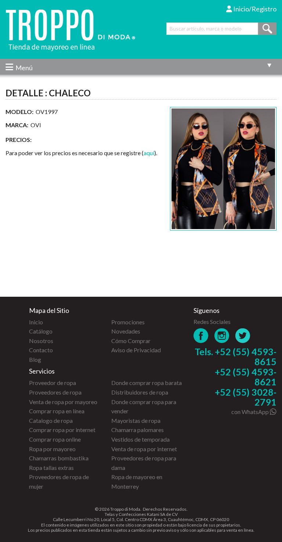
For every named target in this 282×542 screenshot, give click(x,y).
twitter (242, 335)
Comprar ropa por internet (62, 429)
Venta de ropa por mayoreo (63, 401)
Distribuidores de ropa (139, 392)
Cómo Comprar (131, 340)
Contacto (41, 349)
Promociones (128, 321)
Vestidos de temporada (140, 439)
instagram (221, 335)
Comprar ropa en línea (56, 410)
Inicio (36, 321)
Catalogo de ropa (51, 420)
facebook (201, 335)
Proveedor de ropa (52, 382)
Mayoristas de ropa (135, 420)
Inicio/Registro (254, 9)
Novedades (125, 331)
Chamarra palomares (137, 429)
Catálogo (41, 331)
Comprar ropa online (55, 439)
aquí (149, 152)
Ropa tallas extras (51, 467)
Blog (35, 359)
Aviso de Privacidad (136, 349)
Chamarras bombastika (58, 457)
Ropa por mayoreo (52, 448)
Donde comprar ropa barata (146, 382)
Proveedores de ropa (55, 392)
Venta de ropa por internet (144, 448)
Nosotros (41, 340)
